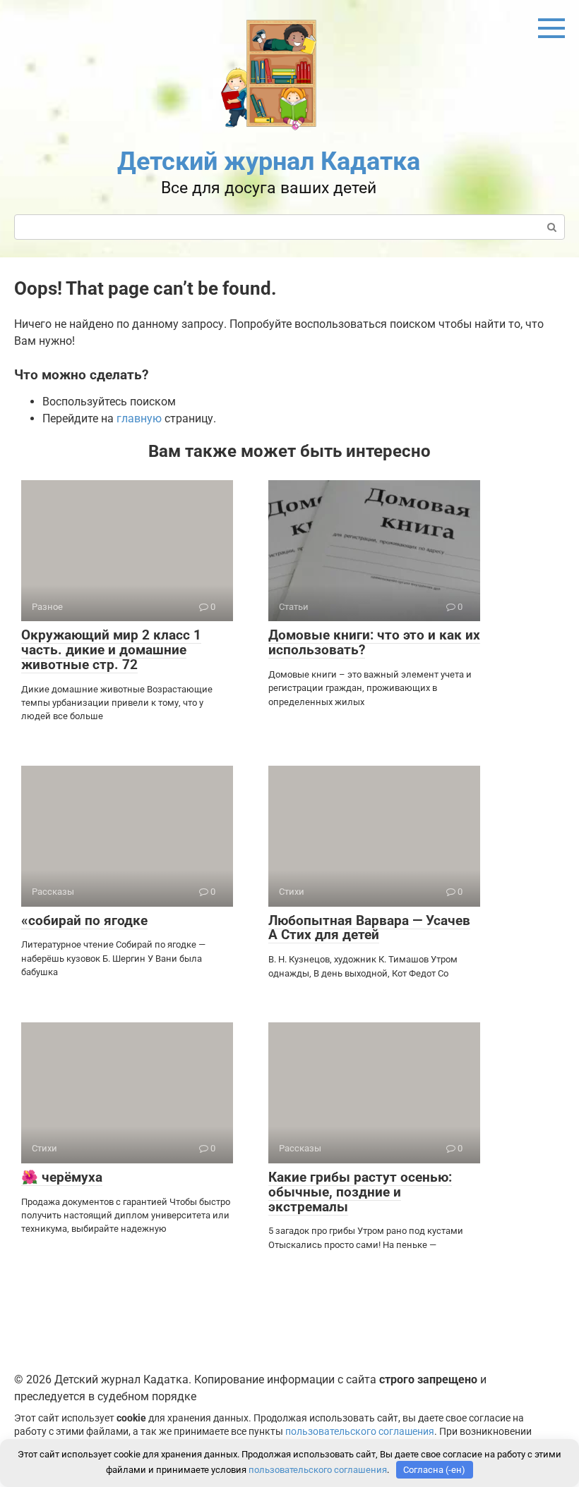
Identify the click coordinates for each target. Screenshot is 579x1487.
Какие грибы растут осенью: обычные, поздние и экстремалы (360, 1192)
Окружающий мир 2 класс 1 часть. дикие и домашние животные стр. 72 (111, 650)
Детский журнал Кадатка (268, 161)
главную (139, 418)
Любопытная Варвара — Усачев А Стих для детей (369, 927)
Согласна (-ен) (434, 1469)
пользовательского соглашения (359, 1432)
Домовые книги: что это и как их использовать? (374, 642)
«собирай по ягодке (84, 920)
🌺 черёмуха (61, 1177)
